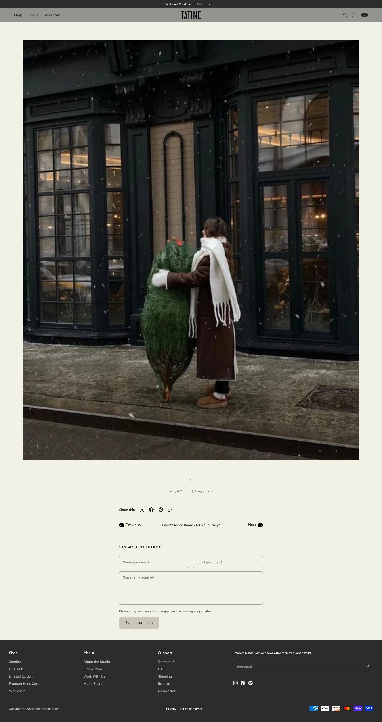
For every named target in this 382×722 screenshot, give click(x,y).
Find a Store (93, 669)
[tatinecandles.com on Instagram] (235, 683)
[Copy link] (170, 510)
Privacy (171, 708)
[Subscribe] (367, 666)
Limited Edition (21, 676)
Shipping (165, 676)
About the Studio (97, 662)
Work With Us (94, 676)
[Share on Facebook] (151, 510)
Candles (15, 662)
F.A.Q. (162, 669)
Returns (164, 683)
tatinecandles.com (46, 708)
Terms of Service (191, 708)
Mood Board (93, 683)
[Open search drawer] (345, 15)
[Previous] (136, 4)
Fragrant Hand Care (24, 683)
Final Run (16, 669)
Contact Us (166, 662)
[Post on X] (142, 510)
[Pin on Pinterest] (161, 510)
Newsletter (167, 691)
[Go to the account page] (354, 15)
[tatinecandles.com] (191, 15)
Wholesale (17, 691)
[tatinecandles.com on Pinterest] (243, 683)
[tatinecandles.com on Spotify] (250, 683)
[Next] (246, 4)
